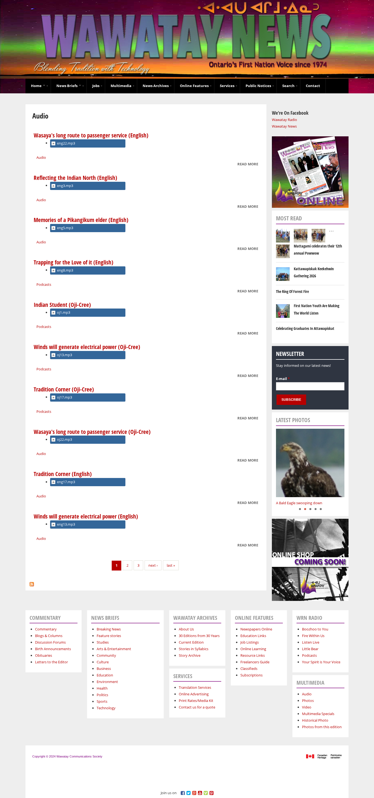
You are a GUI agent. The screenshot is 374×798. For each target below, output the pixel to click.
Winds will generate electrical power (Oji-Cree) (87, 347)
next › (153, 565)
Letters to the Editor (51, 661)
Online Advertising (194, 694)
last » (171, 565)
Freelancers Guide (254, 661)
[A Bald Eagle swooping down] (310, 463)
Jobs (95, 85)
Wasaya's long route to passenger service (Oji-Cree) (92, 432)
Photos (308, 700)
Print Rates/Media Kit (196, 700)
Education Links (253, 635)
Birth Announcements (53, 648)
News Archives (156, 85)
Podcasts (43, 284)
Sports (102, 701)
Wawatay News (284, 126)
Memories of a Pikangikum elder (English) (81, 220)
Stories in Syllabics (193, 648)
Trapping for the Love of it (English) (73, 262)
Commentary (46, 629)
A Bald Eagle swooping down (299, 502)
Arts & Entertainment (114, 648)
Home (36, 85)
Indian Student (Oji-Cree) (62, 305)
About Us (186, 629)
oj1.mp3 (63, 312)
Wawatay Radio (284, 119)
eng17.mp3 (66, 481)
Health (102, 688)
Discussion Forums (50, 642)
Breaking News (109, 629)
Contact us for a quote (197, 707)
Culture (103, 661)
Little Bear (310, 648)
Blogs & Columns (48, 635)
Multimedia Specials (318, 713)
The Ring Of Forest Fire (292, 291)
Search (288, 85)
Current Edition (191, 642)
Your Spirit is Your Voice (321, 661)
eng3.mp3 (65, 185)
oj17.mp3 (64, 397)
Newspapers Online (256, 629)
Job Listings (249, 642)
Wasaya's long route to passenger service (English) (91, 135)
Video (306, 707)
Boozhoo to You (315, 629)
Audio (41, 157)
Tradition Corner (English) (63, 474)
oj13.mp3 (64, 354)
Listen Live (310, 642)
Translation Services (195, 687)
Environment (107, 681)
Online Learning (253, 648)
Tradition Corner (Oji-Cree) (64, 389)
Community (106, 655)
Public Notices (258, 85)
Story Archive (189, 655)
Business (104, 668)
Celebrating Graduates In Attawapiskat (305, 328)
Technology (106, 707)
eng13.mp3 (66, 524)
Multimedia (121, 85)
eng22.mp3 (66, 143)
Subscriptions (251, 675)
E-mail (283, 378)
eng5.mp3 (65, 227)
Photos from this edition (322, 726)
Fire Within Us (313, 635)
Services (227, 85)
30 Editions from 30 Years (199, 635)
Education (105, 675)
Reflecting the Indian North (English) (75, 178)
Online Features (194, 85)
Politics (102, 694)
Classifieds (248, 668)
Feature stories (109, 635)
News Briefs (67, 85)
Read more (247, 165)
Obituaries (43, 655)
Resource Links (252, 655)
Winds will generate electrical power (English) (86, 516)
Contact (313, 85)
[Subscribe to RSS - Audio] (32, 582)
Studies (103, 642)
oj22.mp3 (64, 439)
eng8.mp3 (65, 270)
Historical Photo (315, 720)
